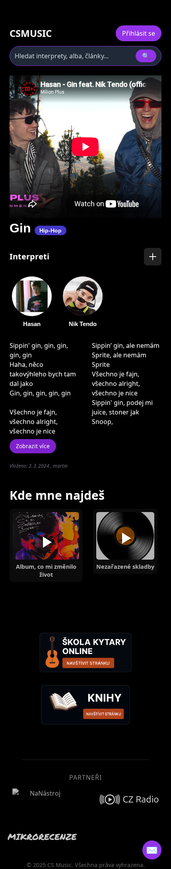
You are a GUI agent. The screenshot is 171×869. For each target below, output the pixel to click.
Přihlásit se (138, 33)
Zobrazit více (33, 446)
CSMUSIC (31, 33)
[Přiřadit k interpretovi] (152, 256)
